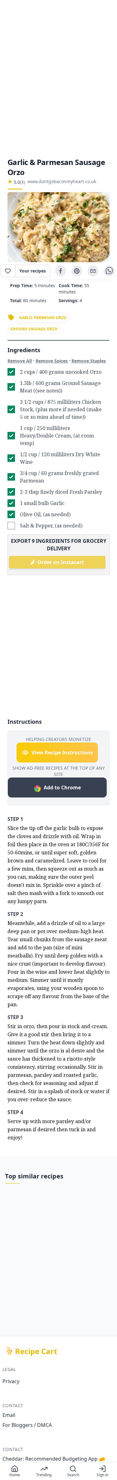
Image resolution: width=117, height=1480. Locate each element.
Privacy (10, 1381)
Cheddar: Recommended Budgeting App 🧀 (53, 1458)
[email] (93, 271)
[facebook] (60, 271)
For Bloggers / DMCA (27, 1425)
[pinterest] (76, 271)
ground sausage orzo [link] (33, 329)
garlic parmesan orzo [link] (42, 317)
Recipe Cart (36, 1351)
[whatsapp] (109, 271)
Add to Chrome (62, 787)
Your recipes (32, 271)
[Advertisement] (58, 78)
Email (8, 1415)
